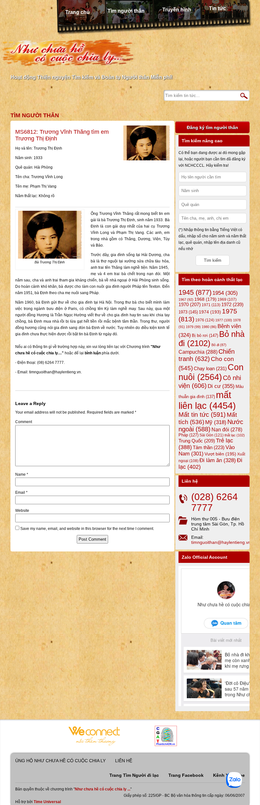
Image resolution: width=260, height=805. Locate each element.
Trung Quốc (197, 440)
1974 (210, 311)
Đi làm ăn (217, 460)
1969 (227, 299)
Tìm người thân (126, 11)
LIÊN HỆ (123, 760)
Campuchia (198, 352)
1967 (186, 299)
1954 (225, 293)
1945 (195, 292)
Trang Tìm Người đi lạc (134, 775)
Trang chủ (77, 12)
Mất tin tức (202, 414)
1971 (211, 305)
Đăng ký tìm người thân (212, 127)
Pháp (188, 435)
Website (22, 510)
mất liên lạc (207, 400)
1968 (205, 299)
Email (21, 492)
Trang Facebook (186, 775)
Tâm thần (208, 447)
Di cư (221, 386)
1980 (209, 327)
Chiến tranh (207, 355)
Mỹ (215, 422)
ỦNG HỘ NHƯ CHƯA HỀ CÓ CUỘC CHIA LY (60, 760)
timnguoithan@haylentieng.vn (221, 542)
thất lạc (234, 435)
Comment (23, 422)
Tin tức (217, 8)
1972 (232, 304)
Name (21, 474)
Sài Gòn (211, 435)
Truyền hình (176, 9)
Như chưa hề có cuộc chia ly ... (102, 789)
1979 (193, 327)
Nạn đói (226, 429)
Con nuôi (211, 372)
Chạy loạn (210, 368)
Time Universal (47, 802)
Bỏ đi (218, 345)
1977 (223, 320)
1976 (204, 320)
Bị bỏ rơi (205, 335)
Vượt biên (220, 453)
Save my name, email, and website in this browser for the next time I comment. (87, 528)
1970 (190, 304)
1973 (188, 312)
